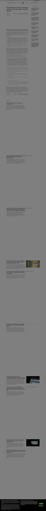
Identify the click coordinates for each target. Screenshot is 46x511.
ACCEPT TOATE (41, 503)
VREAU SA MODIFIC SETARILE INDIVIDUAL (41, 505)
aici (13, 507)
